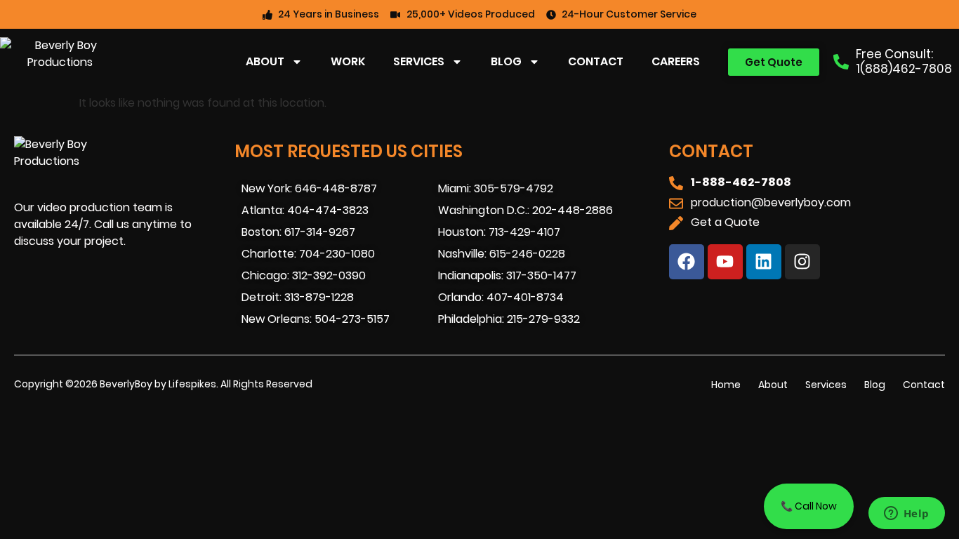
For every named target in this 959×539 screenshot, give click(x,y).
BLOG (506, 61)
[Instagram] (802, 261)
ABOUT (265, 61)
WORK (348, 61)
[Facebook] (686, 261)
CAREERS (676, 61)
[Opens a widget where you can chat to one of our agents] (906, 514)
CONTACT (595, 61)
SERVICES (418, 61)
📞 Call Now (809, 506)
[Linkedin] (763, 261)
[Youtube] (725, 261)
